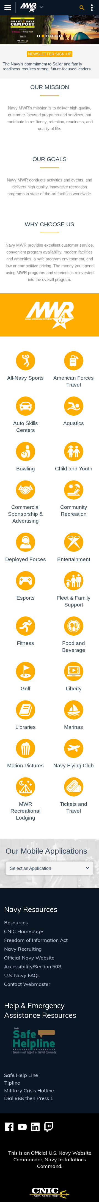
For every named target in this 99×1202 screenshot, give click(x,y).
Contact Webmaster (27, 984)
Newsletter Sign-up (49, 54)
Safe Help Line (21, 1075)
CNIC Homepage (23, 931)
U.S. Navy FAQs (22, 975)
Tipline (12, 1083)
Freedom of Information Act (36, 940)
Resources (16, 922)
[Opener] (82, 8)
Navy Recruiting (23, 949)
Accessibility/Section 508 (32, 966)
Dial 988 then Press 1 (28, 1098)
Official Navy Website (29, 958)
